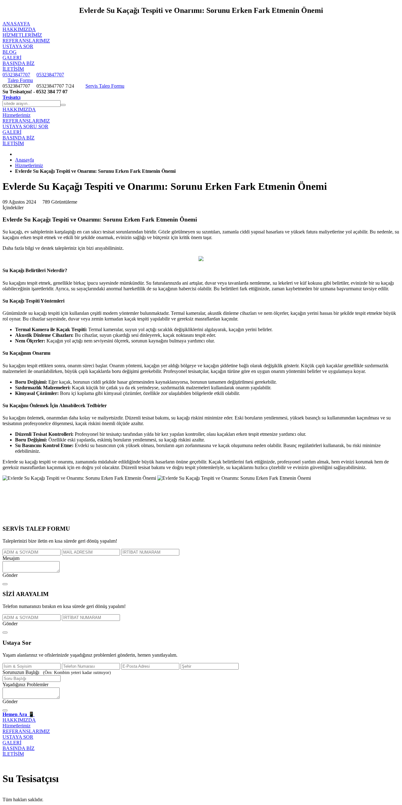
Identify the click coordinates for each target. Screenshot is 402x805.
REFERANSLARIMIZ (26, 40)
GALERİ (12, 57)
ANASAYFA (16, 23)
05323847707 (16, 74)
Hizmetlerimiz (22, 35)
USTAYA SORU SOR (25, 126)
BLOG (10, 52)
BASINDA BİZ (19, 63)
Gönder (10, 575)
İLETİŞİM (13, 69)
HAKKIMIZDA (19, 29)
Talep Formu (20, 80)
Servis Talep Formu (104, 86)
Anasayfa (24, 159)
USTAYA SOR (18, 46)
